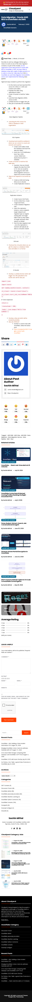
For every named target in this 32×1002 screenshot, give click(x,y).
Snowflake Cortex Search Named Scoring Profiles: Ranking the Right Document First (13, 495)
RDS (24, 73)
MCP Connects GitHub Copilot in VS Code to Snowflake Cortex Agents (16, 580)
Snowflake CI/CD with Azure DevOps (11, 759)
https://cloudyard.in (13, 393)
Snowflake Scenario (10, 28)
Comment (5, 657)
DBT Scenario (5, 785)
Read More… (5, 920)
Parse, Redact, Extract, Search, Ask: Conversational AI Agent (14, 524)
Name (3, 681)
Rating (4, 676)
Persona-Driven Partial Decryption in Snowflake (14, 552)
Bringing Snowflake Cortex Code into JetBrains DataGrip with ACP (21, 853)
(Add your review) (6, 635)
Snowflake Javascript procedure (10, 794)
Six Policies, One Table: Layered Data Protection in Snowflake (20, 883)
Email (19, 681)
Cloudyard (15, 8)
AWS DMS (10, 435)
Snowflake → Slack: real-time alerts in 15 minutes (15, 466)
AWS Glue (17, 435)
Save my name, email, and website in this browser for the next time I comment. (15, 697)
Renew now (7, 4)
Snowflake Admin (6, 791)
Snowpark (4, 805)
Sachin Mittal (11, 24)
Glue (11, 439)
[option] (16, 998)
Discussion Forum (6, 788)
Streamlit (3, 811)
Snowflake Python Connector (9, 799)
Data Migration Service (15, 437)
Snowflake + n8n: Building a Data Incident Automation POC (21, 843)
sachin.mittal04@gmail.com (15, 389)
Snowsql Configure (6, 808)
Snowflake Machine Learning (9, 797)
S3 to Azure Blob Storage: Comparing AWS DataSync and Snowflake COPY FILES (21, 864)
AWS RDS (23, 435)
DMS (8, 439)
